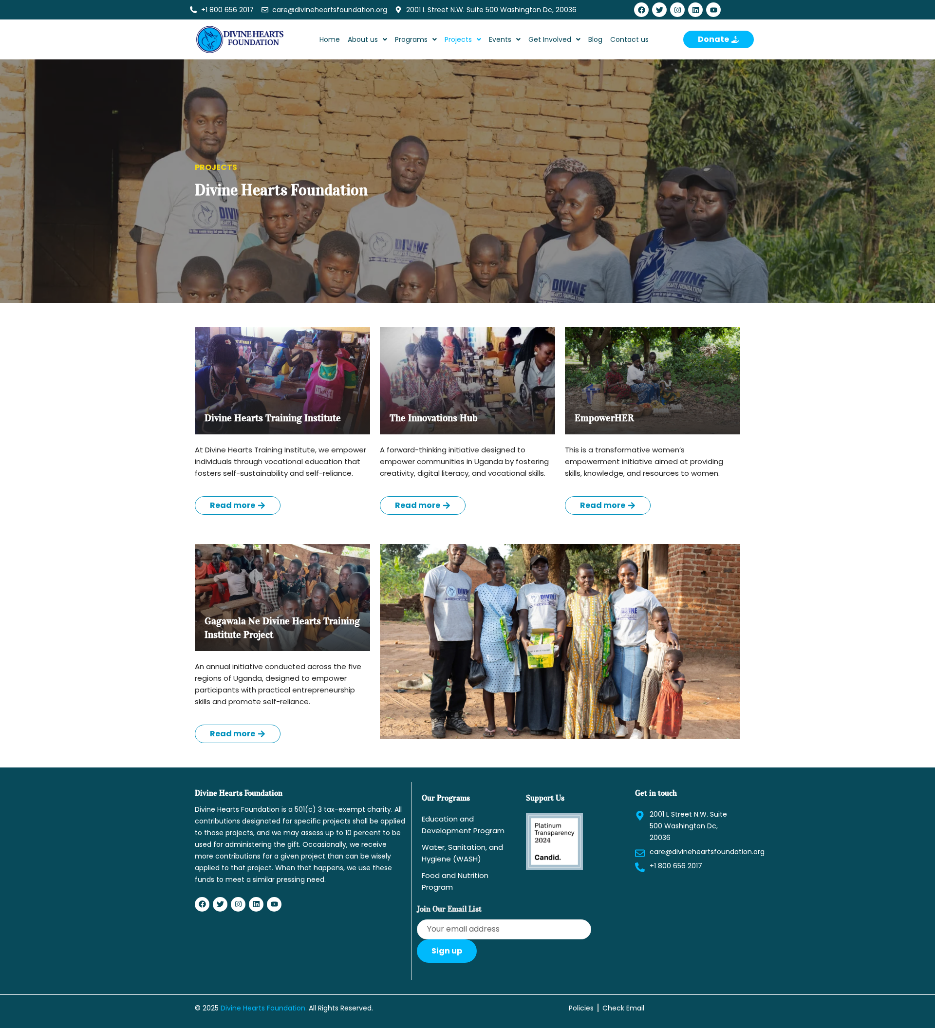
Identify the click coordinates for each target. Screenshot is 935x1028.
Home (329, 39)
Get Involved (549, 39)
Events (500, 39)
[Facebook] (641, 9)
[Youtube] (713, 9)
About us (363, 39)
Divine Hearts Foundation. (264, 1008)
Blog (595, 39)
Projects (458, 39)
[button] (367, 39)
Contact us (629, 39)
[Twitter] (659, 9)
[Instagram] (677, 9)
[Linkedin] (695, 9)
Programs (411, 39)
